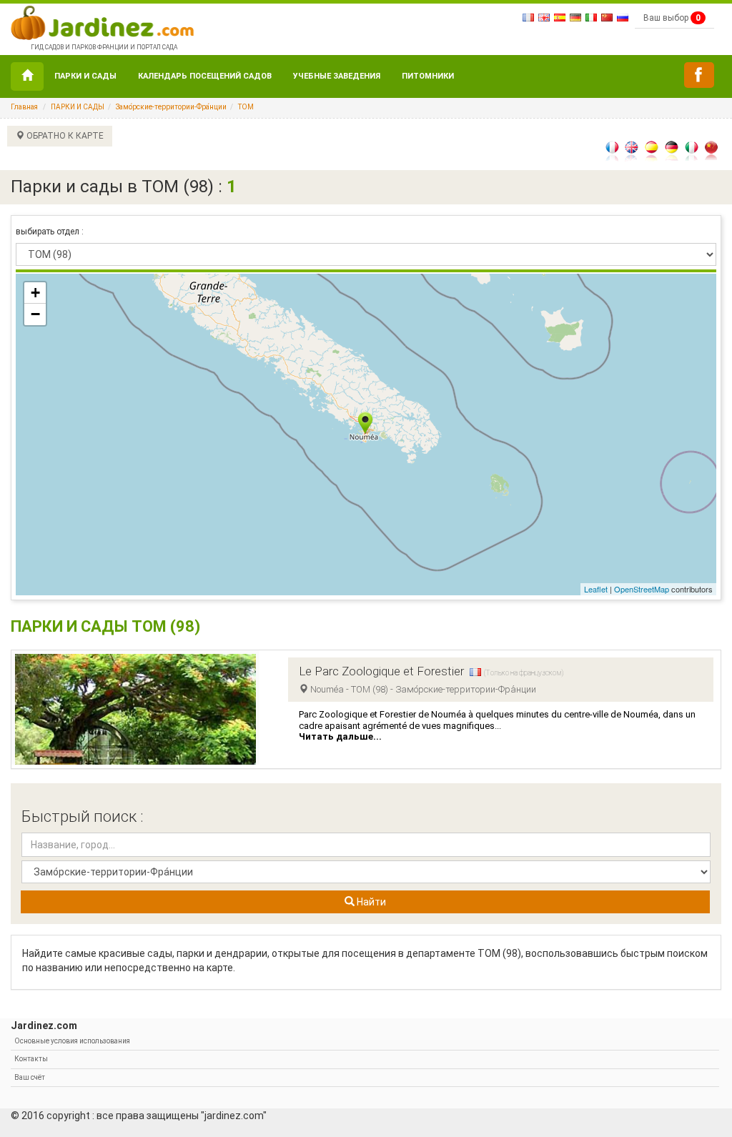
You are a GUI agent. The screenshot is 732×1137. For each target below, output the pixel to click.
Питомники (428, 76)
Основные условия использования (72, 1041)
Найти (370, 902)
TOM (246, 107)
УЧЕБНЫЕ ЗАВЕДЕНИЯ (336, 76)
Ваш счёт (29, 1077)
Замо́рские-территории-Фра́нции (171, 107)
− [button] (35, 314)
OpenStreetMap (641, 589)
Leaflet (596, 589)
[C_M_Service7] (699, 75)
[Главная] (27, 76)
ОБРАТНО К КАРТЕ (64, 136)
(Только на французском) (523, 673)
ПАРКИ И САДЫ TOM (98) (105, 626)
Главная (24, 107)
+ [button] (35, 293)
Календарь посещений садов (205, 76)
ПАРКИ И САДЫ (85, 76)
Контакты (31, 1059)
